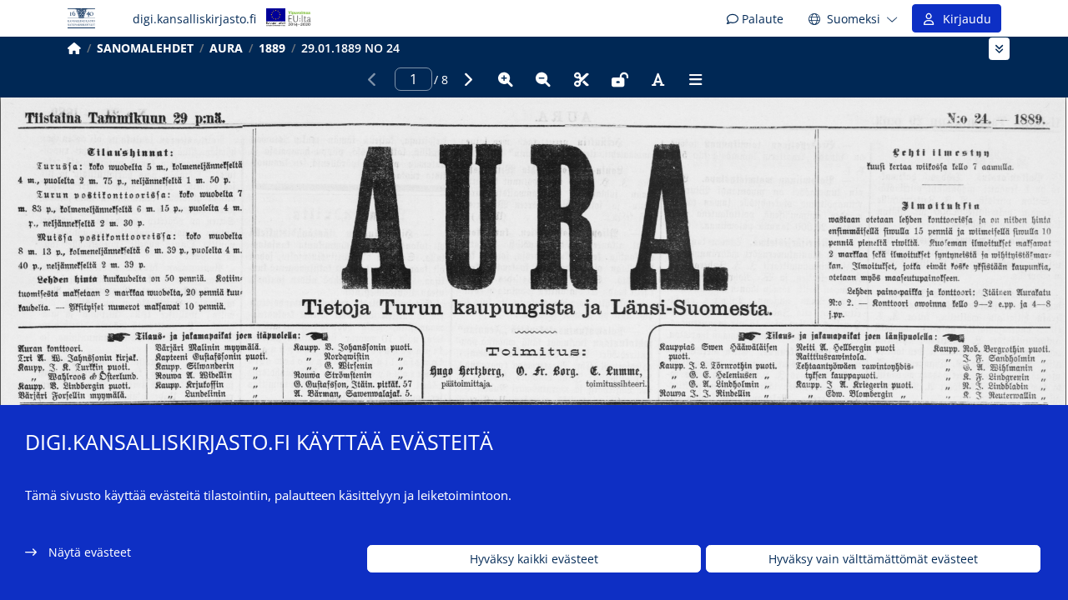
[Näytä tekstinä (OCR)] (657, 79)
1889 (272, 48)
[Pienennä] (543, 79)
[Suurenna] (505, 79)
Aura (226, 48)
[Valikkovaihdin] (999, 49)
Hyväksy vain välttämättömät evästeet (873, 559)
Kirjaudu (963, 19)
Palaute (760, 19)
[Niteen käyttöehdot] (620, 79)
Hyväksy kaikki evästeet (534, 559)
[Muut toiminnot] (696, 79)
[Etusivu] (74, 48)
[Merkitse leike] (581, 79)
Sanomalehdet (145, 48)
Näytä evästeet (89, 552)
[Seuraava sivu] (467, 79)
